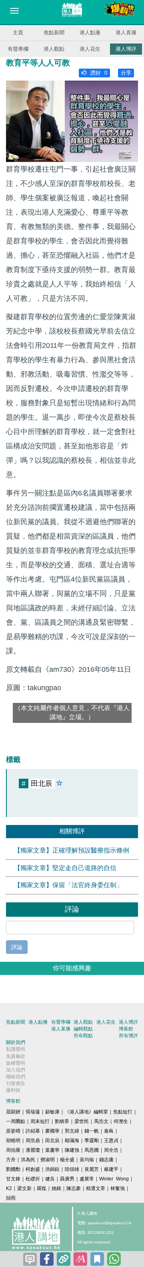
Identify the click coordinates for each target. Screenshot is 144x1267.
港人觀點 (54, 49)
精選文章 (95, 1188)
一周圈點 (15, 1121)
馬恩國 (91, 1150)
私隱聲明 (15, 1049)
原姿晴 (13, 1131)
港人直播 (126, 33)
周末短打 (40, 1121)
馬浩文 (101, 1121)
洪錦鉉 (52, 1169)
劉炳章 (62, 1121)
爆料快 (13, 1090)
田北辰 (52, 1140)
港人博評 (126, 49)
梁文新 (24, 1188)
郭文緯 (72, 1131)
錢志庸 (106, 1159)
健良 (50, 1179)
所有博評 (128, 1035)
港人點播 (90, 33)
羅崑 (41, 1188)
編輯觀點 (83, 1029)
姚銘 (56, 1188)
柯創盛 (33, 1169)
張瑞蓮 (33, 1112)
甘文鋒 (13, 1179)
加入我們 (15, 1070)
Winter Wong (114, 1179)
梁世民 (81, 1121)
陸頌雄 (72, 1169)
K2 (9, 1188)
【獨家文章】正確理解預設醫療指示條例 (71, 850)
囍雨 (11, 1198)
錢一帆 (91, 1131)
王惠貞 (111, 1140)
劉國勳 (13, 1169)
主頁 (18, 33)
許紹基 (33, 1131)
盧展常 (87, 1179)
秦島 (109, 1131)
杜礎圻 (33, 1179)
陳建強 (72, 1150)
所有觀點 (83, 1035)
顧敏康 (52, 1112)
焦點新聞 (54, 33)
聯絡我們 (15, 1077)
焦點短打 (122, 1112)
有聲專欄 (18, 49)
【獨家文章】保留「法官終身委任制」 (68, 885)
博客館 (126, 1029)
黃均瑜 (87, 1159)
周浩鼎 (33, 1140)
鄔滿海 (72, 1140)
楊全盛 (67, 1159)
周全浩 (111, 1150)
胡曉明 (13, 1140)
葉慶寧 (52, 1150)
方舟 (11, 1159)
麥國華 (52, 1131)
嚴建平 (111, 1169)
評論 (16, 947)
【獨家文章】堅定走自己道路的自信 (65, 867)
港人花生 (90, 49)
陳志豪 (73, 1188)
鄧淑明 (47, 1159)
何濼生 (121, 1121)
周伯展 (13, 1150)
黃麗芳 (91, 1169)
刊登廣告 (15, 1083)
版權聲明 (15, 1063)
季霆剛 (91, 1140)
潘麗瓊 (33, 1150)
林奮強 (117, 1188)
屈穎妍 (13, 1112)
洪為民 (28, 1159)
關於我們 (15, 1042)
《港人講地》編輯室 (86, 1112)
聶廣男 (67, 1179)
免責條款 (15, 1056)
